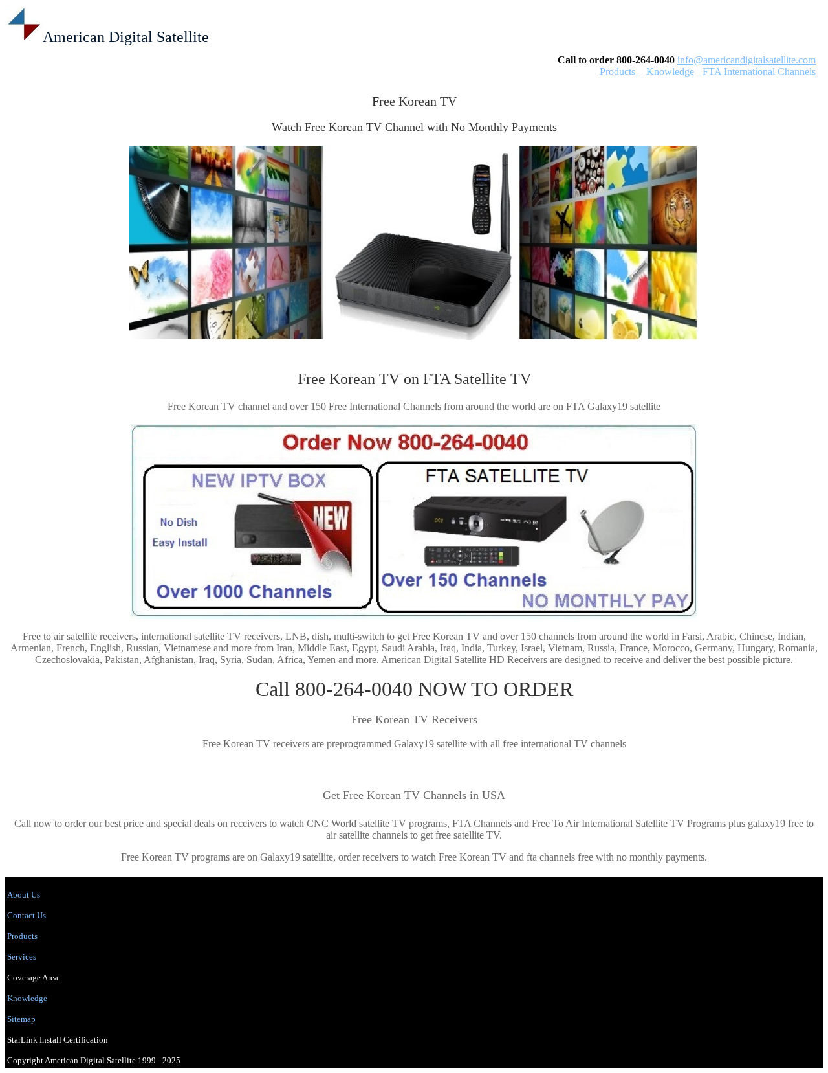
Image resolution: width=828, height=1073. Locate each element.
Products (619, 71)
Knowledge (670, 71)
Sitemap (21, 1019)
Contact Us (26, 915)
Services (21, 957)
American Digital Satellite (126, 36)
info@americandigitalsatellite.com (746, 59)
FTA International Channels (759, 71)
